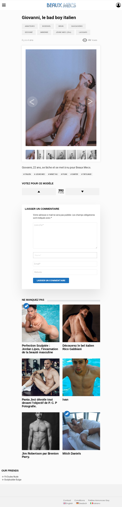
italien (28, 174)
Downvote (82, 191)
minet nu (54, 174)
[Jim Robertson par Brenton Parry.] (41, 431)
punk (64, 174)
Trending (26, 306)
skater (75, 174)
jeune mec (40, 174)
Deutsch (83, 503)
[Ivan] (81, 377)
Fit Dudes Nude (11, 476)
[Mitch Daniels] (81, 431)
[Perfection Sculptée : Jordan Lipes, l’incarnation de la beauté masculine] (41, 323)
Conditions (79, 500)
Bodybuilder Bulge (12, 479)
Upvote (39, 191)
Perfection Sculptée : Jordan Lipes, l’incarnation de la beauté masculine (40, 349)
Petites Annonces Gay (98, 500)
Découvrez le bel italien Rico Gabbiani (78, 347)
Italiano (96, 503)
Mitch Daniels (71, 453)
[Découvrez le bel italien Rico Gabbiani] (81, 323)
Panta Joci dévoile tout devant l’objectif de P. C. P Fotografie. (39, 403)
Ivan (65, 399)
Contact (67, 500)
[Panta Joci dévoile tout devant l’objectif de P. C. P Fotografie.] (41, 377)
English (69, 503)
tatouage (87, 174)
